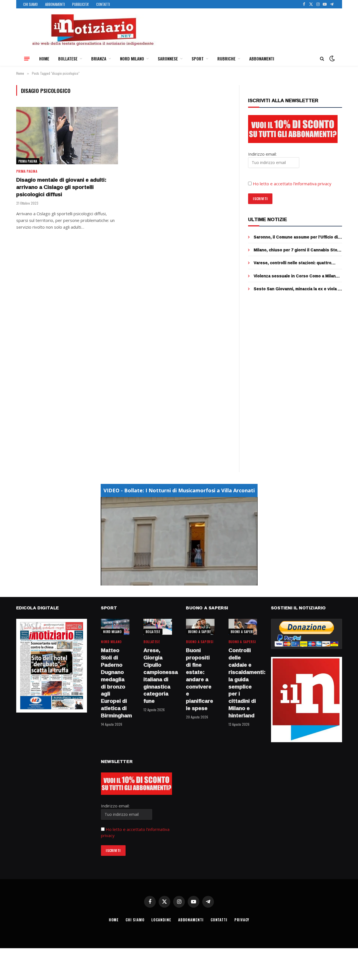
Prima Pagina (27, 161)
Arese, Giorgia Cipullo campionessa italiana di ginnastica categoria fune (157, 676)
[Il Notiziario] (92, 29)
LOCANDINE (161, 919)
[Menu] (27, 58)
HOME (44, 58)
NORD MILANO (132, 58)
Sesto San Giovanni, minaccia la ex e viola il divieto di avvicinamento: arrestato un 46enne (297, 289)
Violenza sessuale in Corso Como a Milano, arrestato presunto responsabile (296, 276)
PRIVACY (241, 919)
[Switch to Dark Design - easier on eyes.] (331, 58)
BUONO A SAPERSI (200, 631)
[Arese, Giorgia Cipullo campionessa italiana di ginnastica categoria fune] (157, 627)
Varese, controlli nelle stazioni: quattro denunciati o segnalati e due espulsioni (293, 263)
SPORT (198, 58)
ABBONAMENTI (55, 4)
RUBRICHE (226, 58)
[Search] (322, 58)
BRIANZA (98, 58)
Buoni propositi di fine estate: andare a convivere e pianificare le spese (199, 679)
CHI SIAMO (30, 4)
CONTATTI (103, 4)
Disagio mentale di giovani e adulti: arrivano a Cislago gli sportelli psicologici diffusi (61, 187)
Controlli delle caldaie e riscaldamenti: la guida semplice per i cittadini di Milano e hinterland (243, 683)
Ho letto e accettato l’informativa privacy (292, 183)
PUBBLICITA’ (80, 4)
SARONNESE (168, 58)
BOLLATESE (67, 58)
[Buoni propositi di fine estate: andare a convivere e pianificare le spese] (200, 627)
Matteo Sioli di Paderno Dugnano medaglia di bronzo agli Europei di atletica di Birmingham (115, 683)
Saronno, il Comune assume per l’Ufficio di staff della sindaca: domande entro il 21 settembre (296, 237)
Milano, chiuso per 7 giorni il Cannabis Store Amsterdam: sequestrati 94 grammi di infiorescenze (297, 250)
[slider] (173, 581)
